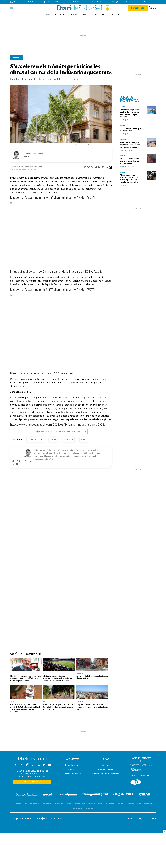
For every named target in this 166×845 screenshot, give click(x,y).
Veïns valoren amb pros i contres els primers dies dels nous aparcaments (130, 144)
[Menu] (11, 7)
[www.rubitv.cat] (139, 803)
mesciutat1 (69, 439)
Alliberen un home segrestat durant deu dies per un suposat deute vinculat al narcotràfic (130, 178)
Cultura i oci (84, 14)
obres (83, 439)
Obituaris (116, 14)
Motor (154, 2)
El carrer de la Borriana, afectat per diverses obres (92, 677)
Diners (74, 14)
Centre (53, 439)
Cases (134, 2)
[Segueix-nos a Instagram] (28, 765)
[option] (61, 116)
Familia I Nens (144, 2)
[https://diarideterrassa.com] (67, 795)
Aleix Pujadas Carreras (127, 150)
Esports (95, 14)
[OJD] (135, 782)
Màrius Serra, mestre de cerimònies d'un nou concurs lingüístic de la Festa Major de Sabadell (25, 678)
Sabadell (51, 14)
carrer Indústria (35, 439)
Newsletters (137, 7)
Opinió (105, 14)
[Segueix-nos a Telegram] (39, 765)
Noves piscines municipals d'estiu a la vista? (131, 129)
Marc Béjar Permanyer (127, 120)
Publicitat (72, 769)
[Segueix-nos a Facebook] (15, 765)
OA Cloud (151, 819)
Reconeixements (72, 765)
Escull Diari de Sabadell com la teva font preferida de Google (62, 431)
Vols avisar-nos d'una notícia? (91, 2)
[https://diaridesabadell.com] (26, 794)
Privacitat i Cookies (106, 769)
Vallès (64, 14)
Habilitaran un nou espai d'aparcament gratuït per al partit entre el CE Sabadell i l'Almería (58, 678)
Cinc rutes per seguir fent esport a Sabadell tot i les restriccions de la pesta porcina (58, 706)
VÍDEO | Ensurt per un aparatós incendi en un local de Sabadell (129, 161)
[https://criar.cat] (144, 794)
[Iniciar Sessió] (154, 8)
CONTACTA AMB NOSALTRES (32, 782)
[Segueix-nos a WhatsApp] (33, 765)
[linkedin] (17, 464)
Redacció (123, 185)
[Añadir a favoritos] (110, 167)
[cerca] (150, 8)
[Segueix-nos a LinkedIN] (44, 765)
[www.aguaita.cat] (17, 803)
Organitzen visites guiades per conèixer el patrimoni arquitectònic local (92, 706)
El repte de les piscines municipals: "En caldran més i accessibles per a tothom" (129, 113)
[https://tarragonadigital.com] (95, 795)
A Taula (126, 2)
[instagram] (13, 464)
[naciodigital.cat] (32, 803)
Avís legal (105, 765)
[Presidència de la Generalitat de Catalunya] (141, 766)
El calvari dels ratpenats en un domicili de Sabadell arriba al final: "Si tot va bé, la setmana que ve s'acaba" (25, 708)
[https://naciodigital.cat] (47, 795)
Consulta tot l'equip (72, 773)
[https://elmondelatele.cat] (123, 795)
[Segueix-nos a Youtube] (49, 765)
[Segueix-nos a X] (21, 765)
